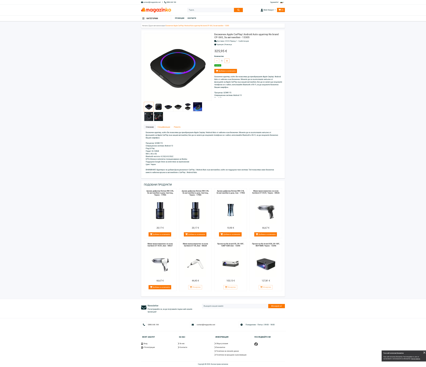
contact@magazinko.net (152, 2)
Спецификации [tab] (164, 127)
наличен (218, 65)
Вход (145, 343)
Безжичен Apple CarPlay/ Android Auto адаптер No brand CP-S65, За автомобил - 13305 (197, 26)
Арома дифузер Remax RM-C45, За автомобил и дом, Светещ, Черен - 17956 (160, 193)
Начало (145, 26)
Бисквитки (220, 347)
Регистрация (149, 347)
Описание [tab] (150, 127)
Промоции (179, 18)
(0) (282, 10)
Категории (152, 18)
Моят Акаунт (268, 10)
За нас (182, 343)
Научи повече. (415, 359)
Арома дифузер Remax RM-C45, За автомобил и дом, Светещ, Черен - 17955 (195, 193)
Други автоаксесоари (157, 26)
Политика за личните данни (227, 351)
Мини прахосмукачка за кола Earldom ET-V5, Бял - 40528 (195, 245)
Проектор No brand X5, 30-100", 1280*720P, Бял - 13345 (230, 245)
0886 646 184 (171, 2)
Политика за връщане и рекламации (231, 355)
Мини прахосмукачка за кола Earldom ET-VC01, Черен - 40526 (265, 192)
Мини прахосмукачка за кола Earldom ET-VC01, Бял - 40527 (160, 245)
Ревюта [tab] (177, 127)
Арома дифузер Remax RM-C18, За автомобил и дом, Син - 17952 (230, 192)
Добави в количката (227, 71)
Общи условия (222, 343)
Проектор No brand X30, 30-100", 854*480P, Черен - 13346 (266, 245)
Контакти (192, 18)
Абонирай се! (276, 306)
